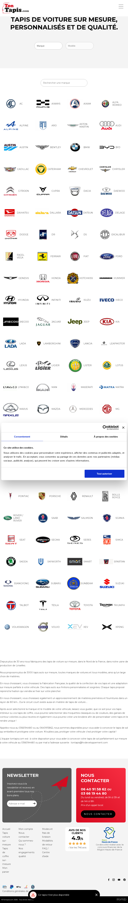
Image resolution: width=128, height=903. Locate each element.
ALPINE (24, 125)
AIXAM (87, 103)
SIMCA (119, 539)
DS (85, 234)
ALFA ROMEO (117, 103)
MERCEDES (86, 409)
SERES (87, 539)
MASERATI (87, 387)
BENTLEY (55, 147)
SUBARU (56, 583)
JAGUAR (56, 321)
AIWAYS (56, 103)
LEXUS (23, 365)
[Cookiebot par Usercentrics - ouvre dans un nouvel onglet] (105, 427)
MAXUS (24, 409)
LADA (23, 343)
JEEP (86, 321)
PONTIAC (23, 496)
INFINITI (56, 300)
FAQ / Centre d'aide (46, 852)
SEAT (22, 539)
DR (53, 234)
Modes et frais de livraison (47, 833)
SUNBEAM (87, 583)
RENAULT (87, 496)
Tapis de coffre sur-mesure (6, 856)
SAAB (55, 518)
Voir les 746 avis (77, 847)
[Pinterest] (124, 880)
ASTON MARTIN (84, 125)
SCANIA (120, 518)
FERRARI (55, 256)
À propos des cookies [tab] (106, 436)
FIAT (86, 256)
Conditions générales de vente (19, 891)
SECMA (56, 539)
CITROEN (23, 191)
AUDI (118, 125)
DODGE (24, 234)
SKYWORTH (54, 561)
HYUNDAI (23, 300)
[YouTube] (119, 880)
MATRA (120, 387)
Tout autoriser (104, 473)
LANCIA (88, 343)
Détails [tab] (64, 436)
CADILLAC (23, 169)
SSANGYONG (21, 583)
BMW (87, 147)
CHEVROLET (86, 169)
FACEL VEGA (20, 256)
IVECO (119, 300)
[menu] (121, 6)
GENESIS (24, 278)
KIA (117, 321)
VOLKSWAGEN (20, 627)
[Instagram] (113, 880)
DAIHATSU (23, 212)
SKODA (24, 561)
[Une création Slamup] (121, 899)
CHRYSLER (118, 169)
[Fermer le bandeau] (123, 427)
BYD (118, 147)
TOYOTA (88, 605)
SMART (88, 561)
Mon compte (26, 829)
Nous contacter (98, 814)
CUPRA (56, 191)
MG (117, 409)
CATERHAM (54, 169)
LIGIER (55, 365)
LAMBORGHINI (52, 343)
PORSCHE (55, 496)
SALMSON (87, 518)
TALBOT (24, 605)
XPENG (120, 627)
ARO (54, 125)
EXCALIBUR (118, 234)
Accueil (6, 829)
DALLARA (55, 212)
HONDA (56, 278)
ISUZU (87, 300)
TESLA (55, 605)
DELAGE (120, 212)
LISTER (88, 365)
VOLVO (56, 627)
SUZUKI (120, 583)
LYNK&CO (23, 387)
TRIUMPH (119, 605)
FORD (119, 256)
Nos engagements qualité (26, 852)
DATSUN (88, 212)
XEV (86, 627)
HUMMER (119, 278)
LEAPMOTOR (117, 343)
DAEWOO (119, 191)
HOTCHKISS (86, 278)
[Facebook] (108, 880)
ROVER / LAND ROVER (18, 518)
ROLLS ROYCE (116, 496)
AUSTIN (24, 147)
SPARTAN (119, 561)
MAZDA (56, 409)
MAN (54, 387)
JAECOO (24, 321)
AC (21, 103)
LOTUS (119, 365)
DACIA (87, 191)
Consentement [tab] (22, 436)
